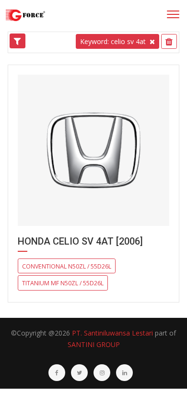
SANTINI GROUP (94, 344)
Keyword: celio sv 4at (113, 41)
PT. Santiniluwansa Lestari (112, 332)
